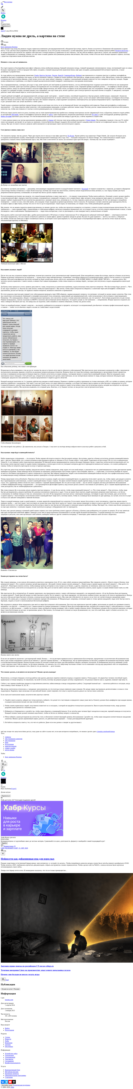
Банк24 (60, 75)
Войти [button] (3, 13)
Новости (8, 1039)
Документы (9, 1059)
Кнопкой (85, 189)
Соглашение (9, 1061)
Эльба (36, 75)
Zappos (51, 120)
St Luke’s (95, 114)
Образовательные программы (15, 1075)
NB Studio (14, 114)
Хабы (7, 1041)
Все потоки (8, 2)
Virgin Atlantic (91, 120)
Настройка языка (7, 1085)
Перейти (4, 843)
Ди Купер (70, 136)
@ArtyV (14, 789)
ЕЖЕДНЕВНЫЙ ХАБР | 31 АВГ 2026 (14, 848)
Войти (7, 1028)
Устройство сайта (11, 1053)
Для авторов (9, 1055)
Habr (12, 1087)
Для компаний (10, 1057)
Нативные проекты (12, 1074)
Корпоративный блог (12, 1070)
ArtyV (3, 31)
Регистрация (9, 1030)
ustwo (51, 114)
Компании (8, 1043)
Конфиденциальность (12, 1063)
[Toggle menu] (1, 2)
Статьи (7, 1037)
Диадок (54, 75)
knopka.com (9, 1000)
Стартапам (9, 1077)
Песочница (9, 1046)
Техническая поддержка (21, 1085)
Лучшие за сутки (7, 989)
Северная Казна (69, 75)
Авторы (8, 1045)
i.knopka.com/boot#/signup (106, 731)
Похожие (16, 989)
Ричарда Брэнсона (121, 50)
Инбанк (79, 75)
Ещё (7, 980)
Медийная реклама (11, 1072)
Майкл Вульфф (6, 116)
